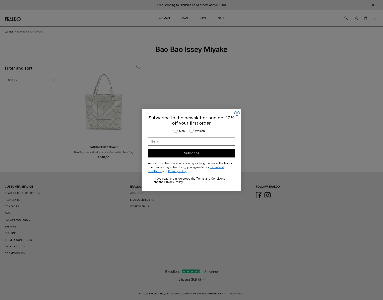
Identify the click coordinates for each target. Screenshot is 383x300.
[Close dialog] (237, 113)
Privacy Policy (177, 171)
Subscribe (191, 153)
